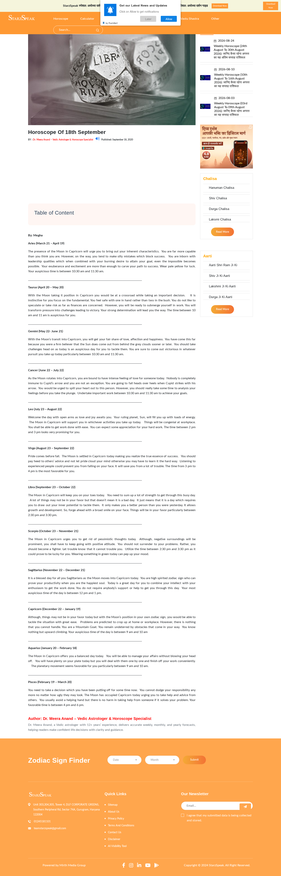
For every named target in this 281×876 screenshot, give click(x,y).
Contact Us (114, 832)
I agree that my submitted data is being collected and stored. (219, 818)
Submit (194, 759)
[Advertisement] (112, 169)
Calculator (87, 18)
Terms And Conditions (121, 825)
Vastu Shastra (189, 18)
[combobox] (124, 760)
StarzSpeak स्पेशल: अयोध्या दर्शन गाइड (65, 5)
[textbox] (124, 760)
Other (215, 18)
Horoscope (60, 18)
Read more (222, 232)
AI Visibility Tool (117, 846)
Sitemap (113, 805)
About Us (113, 811)
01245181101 (42, 821)
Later (148, 19)
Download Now (98, 6)
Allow (169, 19)
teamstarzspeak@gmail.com (50, 828)
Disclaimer (114, 839)
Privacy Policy (116, 818)
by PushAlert (112, 22)
